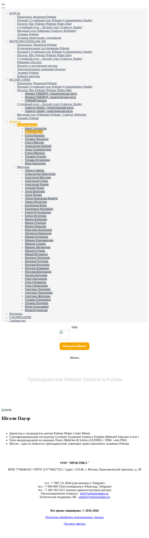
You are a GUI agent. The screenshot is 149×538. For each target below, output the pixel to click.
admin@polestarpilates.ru (94, 497)
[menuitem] (14, 13)
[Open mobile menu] (3, 4)
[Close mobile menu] (3, 7)
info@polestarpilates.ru (94, 493)
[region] (74, 372)
